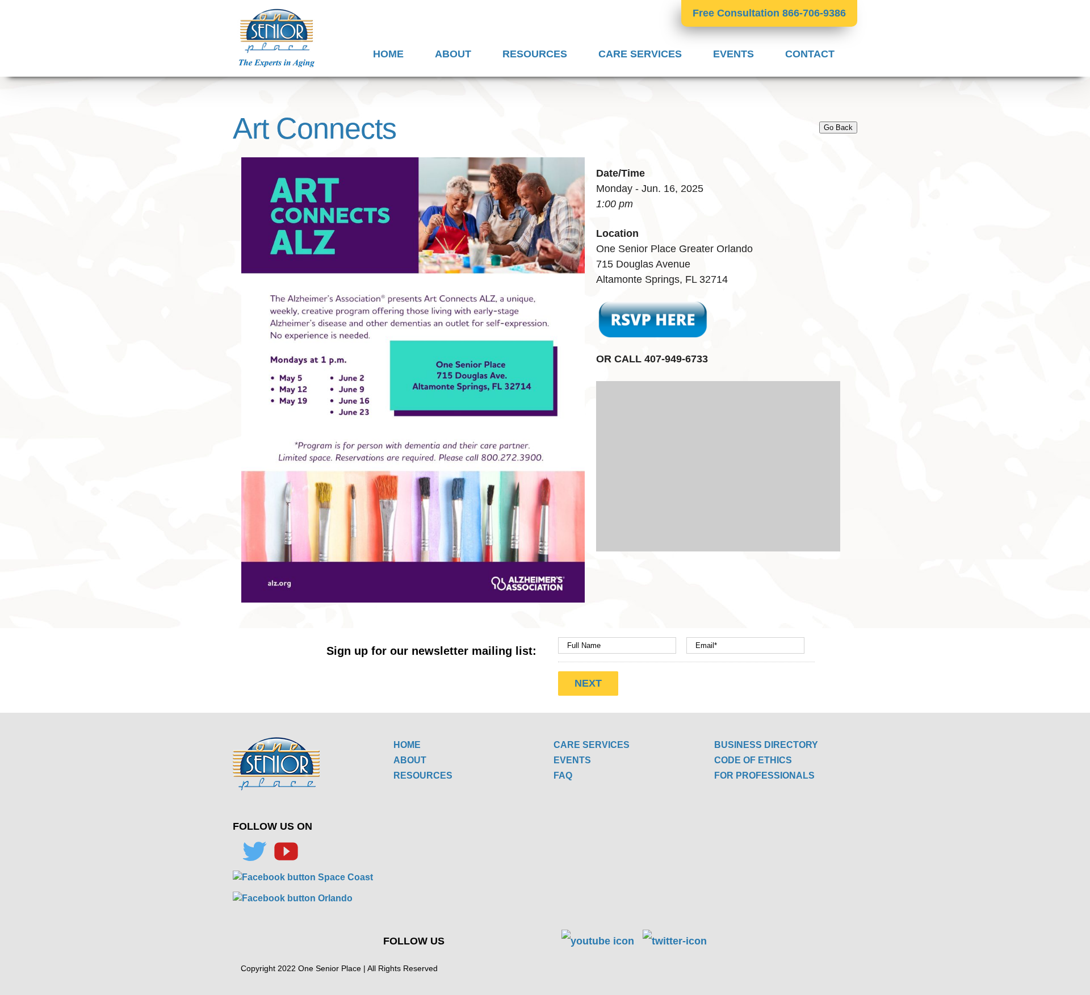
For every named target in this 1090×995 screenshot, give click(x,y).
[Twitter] (254, 851)
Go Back (838, 127)
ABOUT (409, 760)
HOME (407, 745)
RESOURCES (422, 775)
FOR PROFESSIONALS (764, 775)
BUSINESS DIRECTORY (766, 745)
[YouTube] (286, 851)
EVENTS (572, 760)
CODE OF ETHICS (753, 760)
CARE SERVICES (592, 745)
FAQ (563, 775)
